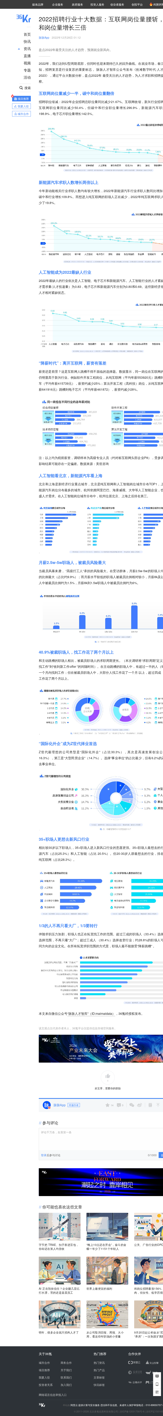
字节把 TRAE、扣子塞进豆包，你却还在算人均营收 (59, 1247)
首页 (27, 34)
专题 (27, 70)
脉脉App (44, 37)
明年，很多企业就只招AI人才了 (59, 1332)
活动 (27, 77)
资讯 (27, 48)
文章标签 (99, 1377)
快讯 (27, 41)
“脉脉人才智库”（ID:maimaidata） (91, 1013)
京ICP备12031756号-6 (132, 1411)
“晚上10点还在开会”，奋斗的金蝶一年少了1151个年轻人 (106, 1247)
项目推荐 (44, 1370)
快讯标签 (99, 1385)
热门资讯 (99, 1363)
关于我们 (66, 1370)
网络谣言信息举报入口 (53, 1395)
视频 (27, 62)
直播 (27, 55)
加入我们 (66, 1385)
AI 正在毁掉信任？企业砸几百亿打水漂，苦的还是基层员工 (59, 1290)
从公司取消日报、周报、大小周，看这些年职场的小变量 (105, 1334)
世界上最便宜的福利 (99, 1288)
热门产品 (99, 1370)
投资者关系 (46, 1385)
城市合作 (44, 1363)
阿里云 (74, 1405)
